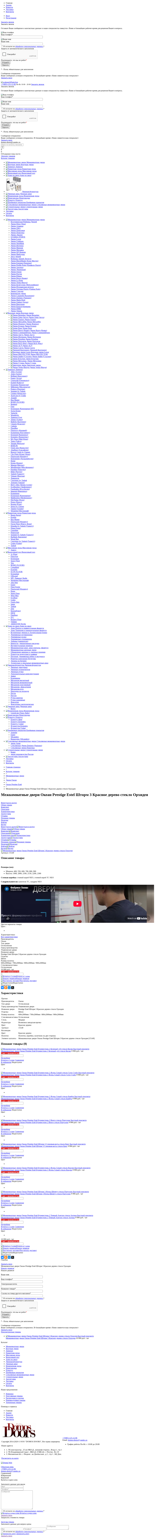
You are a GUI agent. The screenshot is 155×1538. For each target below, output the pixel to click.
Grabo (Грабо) (16, 543)
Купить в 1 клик (23, 976)
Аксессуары (6, 838)
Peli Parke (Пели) (17, 500)
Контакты (10, 12)
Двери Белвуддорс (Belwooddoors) (25, 285)
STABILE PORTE (18, 237)
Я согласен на (23, 46)
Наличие (4, 844)
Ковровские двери (18, 293)
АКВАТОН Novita (18, 624)
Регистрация (11, 18)
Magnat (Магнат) (17, 465)
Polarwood (15, 533)
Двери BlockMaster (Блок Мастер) (24, 261)
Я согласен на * (23, 1511)
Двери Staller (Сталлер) (41, 356)
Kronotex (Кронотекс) (19, 437)
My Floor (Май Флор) (19, 439)
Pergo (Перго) (16, 502)
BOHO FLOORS (17, 402)
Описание (5, 833)
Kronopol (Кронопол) (19, 435)
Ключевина (15, 678)
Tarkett (13, 546)
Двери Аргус (29, 335)
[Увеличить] (37, 851)
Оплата (9, 213)
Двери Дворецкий (18, 270)
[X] (12, 987)
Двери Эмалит (17, 235)
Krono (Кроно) (17, 463)
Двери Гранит (30, 320)
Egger (13, 585)
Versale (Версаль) (18, 443)
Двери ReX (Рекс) (35, 343)
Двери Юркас (16, 276)
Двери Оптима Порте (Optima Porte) (25, 289)
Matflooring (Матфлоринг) (21, 498)
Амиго (13, 550)
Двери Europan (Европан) (21, 263)
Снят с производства (10, 972)
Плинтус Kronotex (18, 722)
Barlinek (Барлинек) (19, 537)
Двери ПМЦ (16, 309)
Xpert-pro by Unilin (18, 396)
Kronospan (15, 559)
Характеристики (8, 835)
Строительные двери (34, 207)
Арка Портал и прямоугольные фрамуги (27, 628)
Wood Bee (15, 539)
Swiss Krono (16, 411)
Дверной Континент (38, 350)
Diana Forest (15, 528)
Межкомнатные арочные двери (23, 650)
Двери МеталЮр (34, 322)
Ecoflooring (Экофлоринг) (21, 487)
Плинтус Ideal (16, 719)
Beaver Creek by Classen (20, 452)
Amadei (14, 398)
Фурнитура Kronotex (19, 726)
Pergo (13, 591)
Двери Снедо (29, 348)
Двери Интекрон (34, 337)
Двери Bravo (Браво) (19, 278)
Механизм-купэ (17, 689)
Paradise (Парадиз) (18, 470)
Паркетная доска (29, 169)
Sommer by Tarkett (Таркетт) (22, 535)
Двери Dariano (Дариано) (21, 298)
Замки (13, 676)
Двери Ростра (16, 274)
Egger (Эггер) (16, 378)
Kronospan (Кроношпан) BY (22, 409)
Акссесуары (23, 209)
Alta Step (14, 583)
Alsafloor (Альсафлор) (20, 450)
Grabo (13, 600)
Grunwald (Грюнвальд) (20, 380)
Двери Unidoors (17, 241)
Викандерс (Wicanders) (20, 739)
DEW (13, 613)
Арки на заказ (25, 175)
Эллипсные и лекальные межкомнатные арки (29, 663)
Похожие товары (8, 842)
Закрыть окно (6, 78)
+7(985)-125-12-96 (8, 84)
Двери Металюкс (34, 361)
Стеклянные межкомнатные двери (51, 205)
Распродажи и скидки (15, 1398)
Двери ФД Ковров (18, 252)
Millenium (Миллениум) (20, 387)
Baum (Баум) (16, 515)
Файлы (4, 846)
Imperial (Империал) (19, 491)
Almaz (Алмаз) (17, 420)
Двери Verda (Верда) (19, 283)
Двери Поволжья (18, 230)
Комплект (5, 831)
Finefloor (14, 615)
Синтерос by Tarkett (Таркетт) (23, 541)
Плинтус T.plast (17, 724)
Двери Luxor (16, 239)
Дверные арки (26, 194)
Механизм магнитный (20, 680)
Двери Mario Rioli (18, 300)
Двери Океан (16, 272)
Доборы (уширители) (19, 641)
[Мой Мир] (9, 987)
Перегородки (24, 198)
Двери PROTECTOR (39, 354)
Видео (3, 848)
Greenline (14, 530)
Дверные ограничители (20, 669)
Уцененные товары (14, 1402)
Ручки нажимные (18, 700)
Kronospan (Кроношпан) (21, 496)
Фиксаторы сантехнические (22, 704)
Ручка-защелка (17, 698)
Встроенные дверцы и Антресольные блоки (29, 633)
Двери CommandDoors (40, 333)
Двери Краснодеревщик (21, 306)
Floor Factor (15, 587)
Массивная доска (29, 171)
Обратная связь (7, 1467)
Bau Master (15, 400)
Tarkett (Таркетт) (17, 474)
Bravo (13, 709)
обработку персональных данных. (29, 46)
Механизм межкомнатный (21, 683)
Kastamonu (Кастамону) (20, 433)
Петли (13, 693)
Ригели (14, 696)
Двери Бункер (30, 326)
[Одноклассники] (5, 987)
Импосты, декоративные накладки (25, 643)
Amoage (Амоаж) (18, 483)
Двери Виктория (17, 304)
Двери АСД (27, 346)
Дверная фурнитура (30, 192)
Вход (8, 16)
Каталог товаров (8, 156)
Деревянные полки (18, 637)
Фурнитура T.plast (18, 728)
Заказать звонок (7, 22)
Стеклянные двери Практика (23, 748)
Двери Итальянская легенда (22, 287)
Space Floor (15, 561)
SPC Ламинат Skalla (19, 578)
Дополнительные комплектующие (25, 674)
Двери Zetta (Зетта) (36, 317)
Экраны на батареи (19, 661)
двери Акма (15, 743)
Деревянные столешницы (21, 639)
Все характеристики (9, 937)
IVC (12, 617)
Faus (12, 406)
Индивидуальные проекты (22, 646)
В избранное (6, 1062)
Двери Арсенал (17, 267)
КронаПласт (16, 611)
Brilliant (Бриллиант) (19, 376)
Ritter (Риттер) (16, 472)
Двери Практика (17, 233)
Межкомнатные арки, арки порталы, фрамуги (29, 648)
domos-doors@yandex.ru (77, 1440)
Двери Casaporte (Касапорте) (22, 296)
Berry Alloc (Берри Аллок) (21, 485)
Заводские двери (34, 365)
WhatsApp (14, 82)
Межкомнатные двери (36, 162)
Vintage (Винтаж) (18, 476)
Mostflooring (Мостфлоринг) (22, 467)
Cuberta (14, 426)
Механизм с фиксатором (21, 687)
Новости (9, 7)
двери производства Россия (22, 754)
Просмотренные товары (11, 1332)
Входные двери (27, 164)
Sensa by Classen (17, 506)
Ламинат (19, 167)
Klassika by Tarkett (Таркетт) (22, 526)
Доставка (9, 9)
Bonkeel (14, 404)
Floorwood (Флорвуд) (19, 456)
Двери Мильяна (17, 250)
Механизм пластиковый (21, 685)
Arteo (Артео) (16, 374)
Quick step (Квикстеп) (20, 448)
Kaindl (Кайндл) (17, 383)
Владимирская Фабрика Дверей (24, 222)
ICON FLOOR (17, 572)
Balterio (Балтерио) (18, 422)
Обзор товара (6, 829)
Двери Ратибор (32, 339)
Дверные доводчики (19, 667)
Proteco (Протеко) (18, 389)
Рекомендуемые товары (15, 1400)
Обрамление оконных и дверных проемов (28, 652)
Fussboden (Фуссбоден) (20, 489)
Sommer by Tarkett (18, 391)
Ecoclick (14, 569)
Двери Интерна (17, 246)
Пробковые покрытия (35, 202)
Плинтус (19, 200)
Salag (13, 604)
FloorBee (14, 428)
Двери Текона (16, 311)
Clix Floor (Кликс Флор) (20, 454)
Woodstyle (15, 415)
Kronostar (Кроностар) (20, 385)
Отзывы (4, 840)
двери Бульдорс (32, 359)
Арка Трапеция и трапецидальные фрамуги (29, 630)
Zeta (12, 609)
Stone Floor (15, 593)
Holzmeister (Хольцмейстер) (22, 459)
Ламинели (15, 478)
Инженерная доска (31, 196)
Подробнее (5, 1058)
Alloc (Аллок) (16, 372)
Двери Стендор (17, 291)
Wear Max (15, 596)
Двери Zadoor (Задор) (19, 302)
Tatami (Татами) (17, 509)
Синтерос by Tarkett (19, 480)
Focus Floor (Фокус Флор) (21, 524)
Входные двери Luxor (40, 352)
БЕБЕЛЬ (14, 446)
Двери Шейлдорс (18, 254)
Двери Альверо (17, 226)
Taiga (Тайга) (16, 441)
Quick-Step (15, 602)
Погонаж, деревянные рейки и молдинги (28, 656)
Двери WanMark (17, 243)
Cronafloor (15, 567)
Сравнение (19, 1060)
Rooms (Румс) (16, 504)
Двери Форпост (32, 324)
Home (13, 461)
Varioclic (14, 413)
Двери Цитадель (33, 341)
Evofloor (14, 598)
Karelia (13, 517)
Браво (13, 752)
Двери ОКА (16, 228)
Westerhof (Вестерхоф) (20, 511)
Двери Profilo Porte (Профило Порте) (26, 265)
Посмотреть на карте (10, 1458)
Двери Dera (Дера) (18, 224)
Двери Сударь (30, 363)
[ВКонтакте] (2, 987)
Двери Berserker (32, 315)
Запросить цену (22, 1534)
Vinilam (14, 622)
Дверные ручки (17, 672)
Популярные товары (14, 1396)
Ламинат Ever (16, 417)
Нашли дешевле (22, 978)
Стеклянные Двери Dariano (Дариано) (26, 746)
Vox (12, 563)
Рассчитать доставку (28, 981)
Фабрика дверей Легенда (21, 259)
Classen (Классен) (18, 424)
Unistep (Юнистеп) (18, 393)
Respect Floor (16, 619)
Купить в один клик (28, 1513)
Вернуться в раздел (9, 827)
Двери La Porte (17, 280)
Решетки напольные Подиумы (23, 659)
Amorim (14, 733)
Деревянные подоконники (21, 635)
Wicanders (15, 737)
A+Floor (14, 554)
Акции (9, 5)
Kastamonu (15, 493)
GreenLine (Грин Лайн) (20, 713)
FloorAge (14, 556)
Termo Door (27, 328)
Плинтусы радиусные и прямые (24, 654)
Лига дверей (16, 257)
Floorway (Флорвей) (19, 430)
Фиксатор (15, 702)
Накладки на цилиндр (20, 691)
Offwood (14, 576)
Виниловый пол (28, 173)
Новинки (9, 1394)
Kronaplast (15, 574)
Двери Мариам (17, 248)
